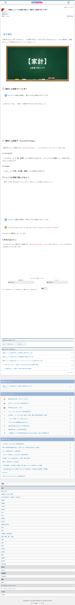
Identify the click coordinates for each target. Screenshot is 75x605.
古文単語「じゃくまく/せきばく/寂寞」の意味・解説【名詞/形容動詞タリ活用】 (28, 415)
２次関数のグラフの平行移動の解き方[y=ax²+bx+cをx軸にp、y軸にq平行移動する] (28, 433)
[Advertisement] (37, 22)
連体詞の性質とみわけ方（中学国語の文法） (19, 426)
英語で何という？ (11, 344)
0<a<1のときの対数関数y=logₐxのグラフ (18, 422)
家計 (4, 344)
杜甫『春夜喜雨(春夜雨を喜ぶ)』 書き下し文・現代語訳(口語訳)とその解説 (20, 447)
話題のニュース (22, 344)
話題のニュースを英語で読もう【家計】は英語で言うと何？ (17, 386)
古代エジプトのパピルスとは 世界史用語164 (13, 476)
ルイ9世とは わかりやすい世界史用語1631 (13, 444)
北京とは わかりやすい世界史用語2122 (18, 403)
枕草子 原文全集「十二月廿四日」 (11, 462)
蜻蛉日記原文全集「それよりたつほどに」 (18, 399)
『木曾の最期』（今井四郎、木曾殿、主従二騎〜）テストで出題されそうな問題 (22, 465)
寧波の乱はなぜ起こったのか (15, 407)
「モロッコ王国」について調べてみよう (18, 418)
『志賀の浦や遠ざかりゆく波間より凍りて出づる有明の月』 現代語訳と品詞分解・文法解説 (25, 469)
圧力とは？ (5, 472)
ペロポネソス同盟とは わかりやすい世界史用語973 (15, 454)
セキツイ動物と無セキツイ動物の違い (11, 451)
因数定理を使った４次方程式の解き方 (17, 429)
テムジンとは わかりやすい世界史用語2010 (19, 411)
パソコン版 (41, 603)
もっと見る (70, 372)
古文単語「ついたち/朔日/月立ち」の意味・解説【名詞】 (16, 458)
